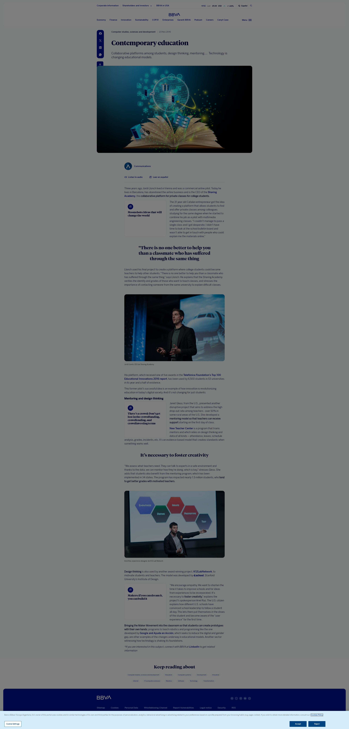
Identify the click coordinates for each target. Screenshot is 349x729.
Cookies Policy (317, 715)
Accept (298, 724)
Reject (317, 724)
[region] (174, 720)
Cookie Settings (12, 724)
